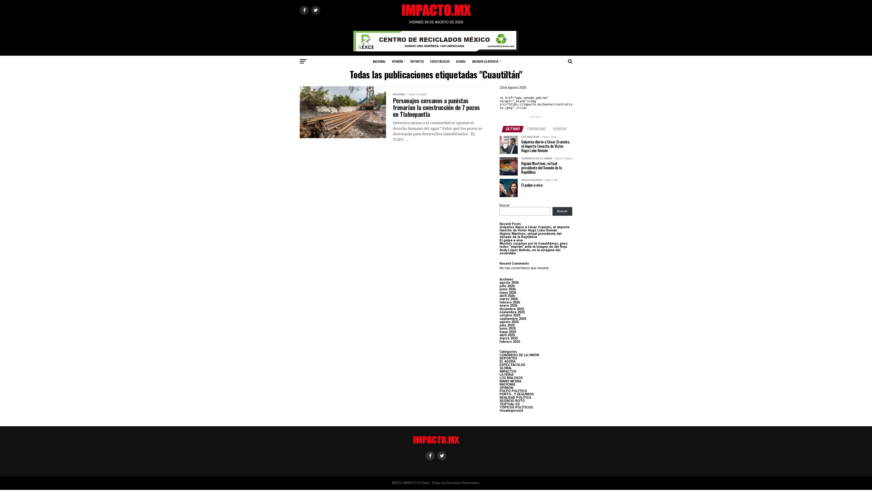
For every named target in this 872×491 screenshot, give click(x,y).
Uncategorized (511, 411)
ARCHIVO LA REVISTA (485, 61)
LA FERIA (506, 375)
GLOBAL (461, 61)
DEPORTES (417, 61)
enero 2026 (508, 306)
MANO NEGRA (510, 381)
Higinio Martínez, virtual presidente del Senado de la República (531, 235)
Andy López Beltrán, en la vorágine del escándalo (530, 251)
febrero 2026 (510, 302)
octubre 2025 (510, 315)
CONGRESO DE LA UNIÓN (519, 355)
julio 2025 (507, 325)
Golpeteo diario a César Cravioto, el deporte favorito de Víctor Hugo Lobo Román (535, 228)
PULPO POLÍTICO (513, 391)
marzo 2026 (509, 299)
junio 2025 (508, 329)
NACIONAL (379, 61)
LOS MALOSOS (511, 378)
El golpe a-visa (511, 240)
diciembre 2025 (512, 309)
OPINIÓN (397, 61)
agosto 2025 (509, 322)
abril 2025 (507, 335)
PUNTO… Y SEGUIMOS (517, 394)
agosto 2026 (509, 283)
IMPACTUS (508, 371)
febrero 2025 (510, 342)
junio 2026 (508, 289)
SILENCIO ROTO (512, 401)
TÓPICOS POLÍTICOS (516, 407)
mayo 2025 (508, 332)
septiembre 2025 (513, 319)
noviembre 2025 (512, 312)
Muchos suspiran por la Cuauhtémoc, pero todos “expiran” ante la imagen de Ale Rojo (533, 245)
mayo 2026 (508, 293)
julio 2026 (507, 286)
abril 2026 (507, 296)
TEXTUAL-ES (510, 404)
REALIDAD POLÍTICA (515, 398)
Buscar (505, 205)
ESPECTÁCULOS (440, 61)
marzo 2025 (509, 338)
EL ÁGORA (507, 361)
